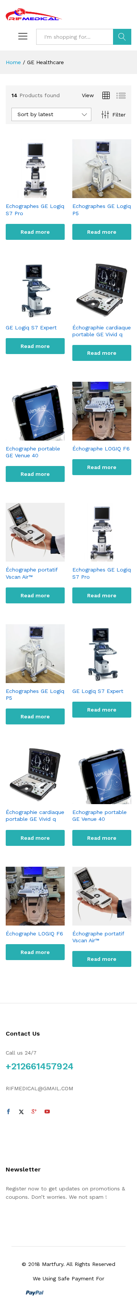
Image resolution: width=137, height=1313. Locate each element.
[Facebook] (8, 1112)
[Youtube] (47, 1112)
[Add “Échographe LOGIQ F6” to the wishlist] (109, 436)
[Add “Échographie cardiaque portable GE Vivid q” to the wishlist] (109, 315)
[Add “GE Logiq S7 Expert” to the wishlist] (43, 315)
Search (122, 37)
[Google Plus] (34, 1112)
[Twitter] (21, 1112)
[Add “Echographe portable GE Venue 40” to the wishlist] (43, 436)
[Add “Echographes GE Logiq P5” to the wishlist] (109, 193)
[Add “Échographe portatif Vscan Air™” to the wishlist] (43, 557)
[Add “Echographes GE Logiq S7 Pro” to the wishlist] (43, 193)
